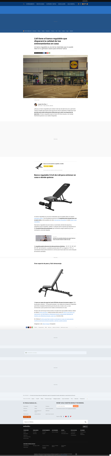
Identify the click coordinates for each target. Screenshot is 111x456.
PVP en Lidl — (48, 166)
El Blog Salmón (83, 431)
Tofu (72, 398)
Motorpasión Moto (64, 433)
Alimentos (25, 408)
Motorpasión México (63, 446)
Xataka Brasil (25, 447)
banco (50, 327)
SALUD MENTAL (71, 4)
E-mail (49, 53)
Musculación (25, 406)
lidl (46, 327)
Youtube (83, 4)
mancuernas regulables (60, 220)
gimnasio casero (38, 218)
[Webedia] (85, 1)
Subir (84, 426)
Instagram (78, 4)
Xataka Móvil (25, 433)
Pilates (42, 398)
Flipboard (85, 4)
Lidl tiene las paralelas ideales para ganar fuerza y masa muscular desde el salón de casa (64, 239)
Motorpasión (63, 431)
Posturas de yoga (48, 398)
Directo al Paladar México (55, 446)
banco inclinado (57, 327)
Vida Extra (35, 433)
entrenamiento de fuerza (38, 411)
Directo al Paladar (55, 431)
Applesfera (25, 435)
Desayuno (25, 410)
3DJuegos (35, 431)
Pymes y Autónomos (82, 434)
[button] (43, 104)
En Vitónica (55, 236)
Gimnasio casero (65, 327)
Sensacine (44, 431)
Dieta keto (77, 398)
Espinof (43, 433)
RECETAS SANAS (40, 4)
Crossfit (37, 398)
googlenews (87, 4)
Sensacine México (45, 445)
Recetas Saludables (49, 408)
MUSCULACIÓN (61, 4)
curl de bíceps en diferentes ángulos (50, 314)
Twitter (45, 53)
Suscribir (76, 406)
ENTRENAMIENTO (30, 4)
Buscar (85, 422)
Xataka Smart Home (27, 436)
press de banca (43, 312)
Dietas (36, 408)
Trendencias (73, 431)
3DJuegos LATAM (36, 445)
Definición (47, 410)
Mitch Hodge (46, 324)
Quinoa (33, 398)
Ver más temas (27, 416)
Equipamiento (41, 327)
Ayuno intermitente (65, 398)
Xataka (24, 431)
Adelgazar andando (57, 398)
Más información (64, 454)
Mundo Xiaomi (26, 438)
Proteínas (47, 406)
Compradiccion (73, 435)
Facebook (80, 4)
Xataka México (26, 445)
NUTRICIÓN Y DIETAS (51, 4)
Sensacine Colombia (44, 448)
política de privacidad (72, 408)
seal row (53, 316)
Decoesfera (73, 433)
